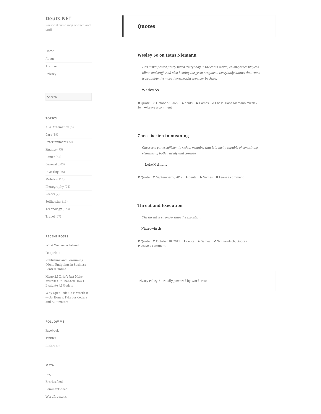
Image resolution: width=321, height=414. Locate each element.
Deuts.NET (59, 18)
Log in (50, 374)
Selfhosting (53, 201)
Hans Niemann (235, 103)
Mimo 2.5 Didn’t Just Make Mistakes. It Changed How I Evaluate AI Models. (65, 280)
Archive (51, 66)
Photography (55, 187)
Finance (51, 149)
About (50, 59)
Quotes (241, 241)
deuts (189, 103)
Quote (145, 103)
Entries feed (54, 382)
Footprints (53, 253)
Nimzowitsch (226, 241)
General (51, 164)
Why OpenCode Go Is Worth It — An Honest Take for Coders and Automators (67, 297)
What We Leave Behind (62, 245)
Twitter (51, 338)
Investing (52, 172)
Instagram (53, 345)
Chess (219, 103)
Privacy (51, 74)
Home (50, 51)
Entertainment (56, 142)
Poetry (50, 194)
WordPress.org (56, 396)
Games (50, 157)
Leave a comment (159, 107)
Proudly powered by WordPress (184, 281)
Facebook (52, 330)
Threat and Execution (160, 205)
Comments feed (57, 389)
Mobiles (51, 179)
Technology (54, 209)
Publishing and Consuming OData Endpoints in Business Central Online (66, 264)
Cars (49, 134)
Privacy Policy (147, 281)
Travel (50, 216)
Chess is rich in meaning (163, 135)
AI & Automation (57, 127)
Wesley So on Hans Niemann (167, 55)
